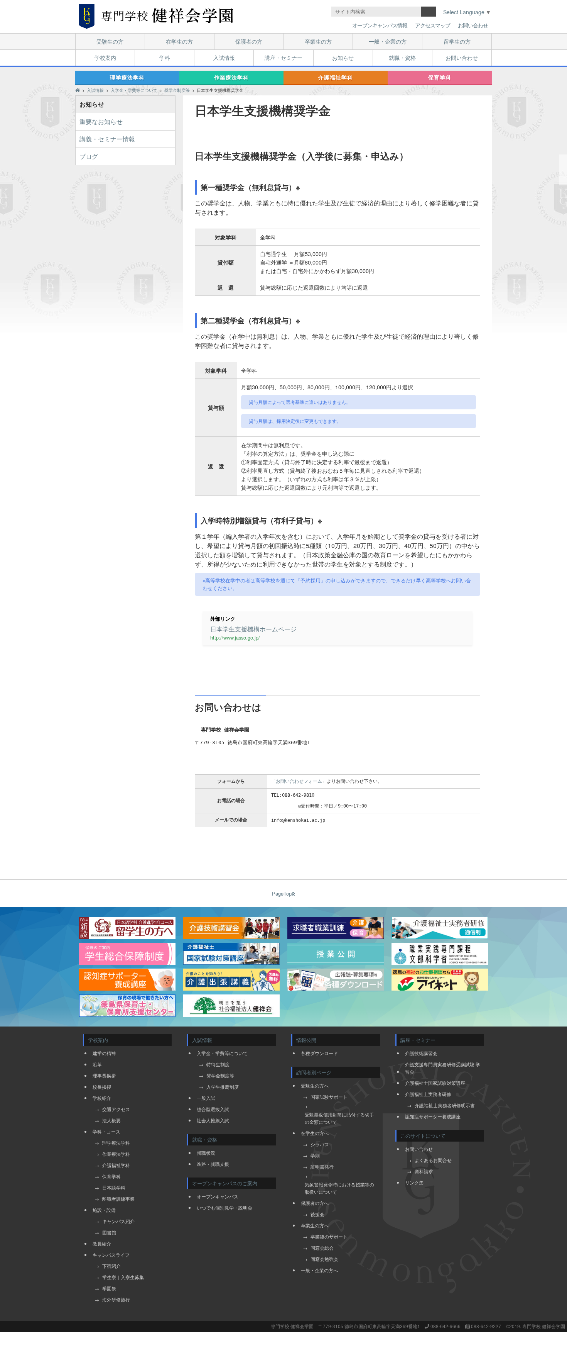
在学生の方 (179, 41)
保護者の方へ (315, 1203)
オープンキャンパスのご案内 (224, 1183)
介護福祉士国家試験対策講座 (435, 1082)
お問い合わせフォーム (299, 781)
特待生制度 (218, 1064)
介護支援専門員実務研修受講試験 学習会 (442, 1068)
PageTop (282, 893)
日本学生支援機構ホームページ (253, 628)
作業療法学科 (231, 77)
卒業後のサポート (329, 1236)
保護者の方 (248, 41)
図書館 (109, 1232)
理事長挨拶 (104, 1075)
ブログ (88, 156)
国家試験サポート (329, 1096)
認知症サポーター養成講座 (433, 1116)
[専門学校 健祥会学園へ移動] (77, 90)
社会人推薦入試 (213, 1120)
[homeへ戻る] (156, 16)
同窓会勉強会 (324, 1259)
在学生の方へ (315, 1133)
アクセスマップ (432, 25)
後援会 (317, 1214)
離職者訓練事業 (118, 1198)
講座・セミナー (283, 57)
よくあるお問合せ (433, 1160)
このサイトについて (423, 1135)
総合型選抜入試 (213, 1109)
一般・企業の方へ (319, 1270)
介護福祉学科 (335, 77)
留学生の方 (457, 41)
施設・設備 (104, 1209)
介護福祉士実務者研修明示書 (445, 1105)
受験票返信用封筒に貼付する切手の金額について (339, 1118)
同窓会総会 (322, 1247)
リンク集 (414, 1182)
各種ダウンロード (319, 1053)
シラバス (319, 1144)
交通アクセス (116, 1109)
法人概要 (111, 1120)
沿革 (97, 1064)
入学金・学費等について (222, 1053)
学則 (315, 1155)
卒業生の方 (318, 41)
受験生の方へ (315, 1085)
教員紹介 (102, 1243)
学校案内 (105, 57)
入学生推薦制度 (222, 1086)
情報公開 (306, 1040)
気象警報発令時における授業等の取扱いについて (339, 1188)
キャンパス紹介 (118, 1221)
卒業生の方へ (315, 1225)
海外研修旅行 (116, 1299)
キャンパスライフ (111, 1254)
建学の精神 (104, 1053)
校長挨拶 (102, 1086)
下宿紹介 (111, 1265)
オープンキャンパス (217, 1196)
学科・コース (106, 1131)
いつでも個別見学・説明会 (224, 1207)
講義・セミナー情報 (107, 138)
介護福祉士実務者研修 (428, 1094)
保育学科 (439, 77)
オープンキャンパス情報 (379, 25)
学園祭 (109, 1288)
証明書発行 (322, 1166)
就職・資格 (402, 57)
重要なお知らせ (101, 121)
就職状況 (206, 1152)
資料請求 (424, 1171)
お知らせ (343, 57)
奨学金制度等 (220, 1075)
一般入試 (206, 1097)
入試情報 (224, 57)
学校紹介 (102, 1097)
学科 (164, 57)
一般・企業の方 (388, 41)
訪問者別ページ (313, 1072)
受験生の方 (109, 41)
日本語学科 (113, 1187)
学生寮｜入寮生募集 (123, 1277)
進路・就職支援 (213, 1164)
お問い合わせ (473, 25)
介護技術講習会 (421, 1053)
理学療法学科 (127, 77)
